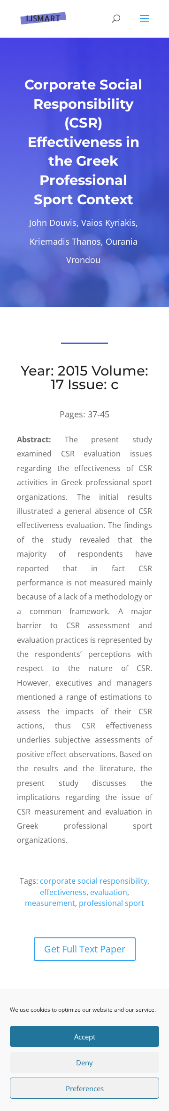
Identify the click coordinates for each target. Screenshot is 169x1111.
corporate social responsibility (93, 881)
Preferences (85, 1088)
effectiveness (63, 892)
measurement (50, 903)
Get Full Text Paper (84, 949)
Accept (84, 1036)
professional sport (111, 903)
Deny (84, 1062)
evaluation (108, 892)
